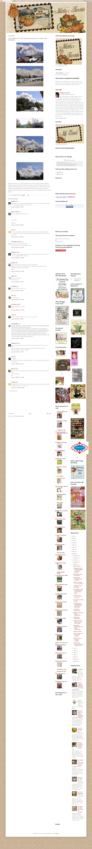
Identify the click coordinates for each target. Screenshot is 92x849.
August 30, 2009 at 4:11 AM (17, 281)
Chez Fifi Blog (60, 476)
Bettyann (13, 201)
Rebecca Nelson (14, 212)
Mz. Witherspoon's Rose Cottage (62, 585)
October (75, 560)
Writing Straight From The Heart (62, 682)
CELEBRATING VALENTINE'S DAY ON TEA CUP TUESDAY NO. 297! (77, 763)
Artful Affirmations (61, 450)
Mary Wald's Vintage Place (61, 563)
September (76, 562)
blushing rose (14, 252)
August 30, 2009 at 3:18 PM (17, 338)
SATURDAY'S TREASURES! (76, 609)
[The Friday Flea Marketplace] (77, 280)
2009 (73, 553)
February (76, 659)
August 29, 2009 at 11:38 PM (17, 257)
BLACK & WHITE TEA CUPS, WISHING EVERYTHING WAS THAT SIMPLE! (77, 714)
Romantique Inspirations (62, 610)
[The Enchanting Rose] (62, 298)
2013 (73, 545)
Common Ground (61, 478)
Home (30, 413)
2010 (73, 551)
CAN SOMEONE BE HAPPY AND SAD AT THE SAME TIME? (78, 591)
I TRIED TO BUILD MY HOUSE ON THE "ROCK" (77, 622)
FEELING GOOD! (77, 631)
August (75, 564)
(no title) (79, 700)
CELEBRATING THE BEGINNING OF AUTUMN (80, 809)
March (75, 657)
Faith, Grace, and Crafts (62, 511)
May (75, 652)
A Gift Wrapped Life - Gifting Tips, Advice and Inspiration (62, 433)
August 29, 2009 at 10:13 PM (17, 247)
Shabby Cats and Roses (62, 626)
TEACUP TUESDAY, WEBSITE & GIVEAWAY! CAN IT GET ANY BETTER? (77, 686)
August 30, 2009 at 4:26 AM (17, 290)
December (76, 555)
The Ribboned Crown (61, 669)
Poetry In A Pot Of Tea (62, 602)
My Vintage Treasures (16, 241)
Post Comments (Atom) (19, 416)
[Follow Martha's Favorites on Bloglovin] (61, 197)
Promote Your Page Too (59, 241)
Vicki (12, 356)
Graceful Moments (61, 527)
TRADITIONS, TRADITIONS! (77, 618)
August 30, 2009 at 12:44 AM (17, 271)
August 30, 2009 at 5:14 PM (17, 351)
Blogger (57, 833)
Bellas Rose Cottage (61, 458)
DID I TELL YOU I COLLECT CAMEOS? (77, 639)
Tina (12, 295)
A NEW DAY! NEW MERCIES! (77, 586)
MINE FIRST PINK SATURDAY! (77, 574)
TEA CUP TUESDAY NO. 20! (80, 729)
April (75, 654)
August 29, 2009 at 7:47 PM (17, 207)
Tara (12, 229)
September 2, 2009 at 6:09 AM (17, 387)
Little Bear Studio (61, 544)
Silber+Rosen (60, 634)
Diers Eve (13, 368)
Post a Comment (13, 391)
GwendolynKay (14, 323)
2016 (73, 538)
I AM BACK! (80, 669)
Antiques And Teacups (62, 442)
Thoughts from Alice (61, 671)
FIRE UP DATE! (77, 566)
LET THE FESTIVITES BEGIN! (78, 600)
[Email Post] (28, 195)
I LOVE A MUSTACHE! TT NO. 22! (81, 793)
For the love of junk (61, 519)
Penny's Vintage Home (62, 593)
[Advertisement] (30, 402)
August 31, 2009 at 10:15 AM (17, 377)
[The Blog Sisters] (77, 302)
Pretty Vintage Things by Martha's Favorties (62, 238)
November (76, 557)
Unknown (13, 382)
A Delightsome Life (61, 430)
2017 (73, 536)
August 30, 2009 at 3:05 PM (17, 319)
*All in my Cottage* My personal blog (62, 412)
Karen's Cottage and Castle (61, 535)
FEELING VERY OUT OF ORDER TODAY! (78, 635)
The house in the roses (62, 653)
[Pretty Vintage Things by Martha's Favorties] (56, 240)
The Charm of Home (61, 644)
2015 (73, 540)
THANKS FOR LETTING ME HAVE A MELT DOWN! (78, 644)
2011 (73, 549)
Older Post (48, 413)
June (75, 650)
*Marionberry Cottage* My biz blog (62, 421)
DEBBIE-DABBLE (61, 494)
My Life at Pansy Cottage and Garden (62, 576)
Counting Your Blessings (62, 486)
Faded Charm (60, 502)
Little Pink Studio (61, 552)
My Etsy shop (60, 174)
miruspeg (13, 262)
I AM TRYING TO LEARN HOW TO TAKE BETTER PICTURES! (77, 605)
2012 (73, 547)
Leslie (12, 314)
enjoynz (48, 833)
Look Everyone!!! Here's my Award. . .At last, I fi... (78, 596)
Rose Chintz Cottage (61, 618)
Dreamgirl (13, 286)
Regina (13, 276)
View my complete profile (60, 118)
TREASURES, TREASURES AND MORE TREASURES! (78, 627)
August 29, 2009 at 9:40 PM (17, 237)
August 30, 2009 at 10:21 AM (17, 299)
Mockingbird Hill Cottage (60, 572)
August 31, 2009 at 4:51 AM (17, 363)
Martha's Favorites (66, 93)
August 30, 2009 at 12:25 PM (17, 310)
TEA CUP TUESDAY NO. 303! (80, 779)
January (75, 661)
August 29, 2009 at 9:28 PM (17, 225)
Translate (65, 74)
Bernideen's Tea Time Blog (61, 467)
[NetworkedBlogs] (70, 205)
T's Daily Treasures (61, 673)
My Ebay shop (60, 172)
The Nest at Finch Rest (62, 661)
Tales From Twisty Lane (62, 642)
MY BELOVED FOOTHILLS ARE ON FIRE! (77, 579)
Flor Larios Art (14, 304)
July (75, 648)
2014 (73, 542)
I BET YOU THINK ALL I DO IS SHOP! (78, 583)
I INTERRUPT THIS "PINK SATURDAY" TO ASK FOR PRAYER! (78, 570)
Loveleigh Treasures (61, 554)
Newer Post (11, 413)
